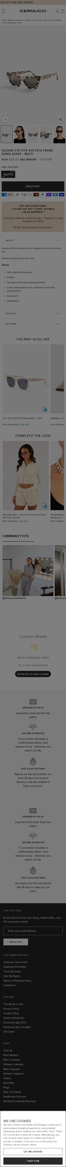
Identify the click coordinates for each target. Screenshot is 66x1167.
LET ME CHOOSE (33, 1151)
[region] (33, 1139)
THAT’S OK (33, 1161)
